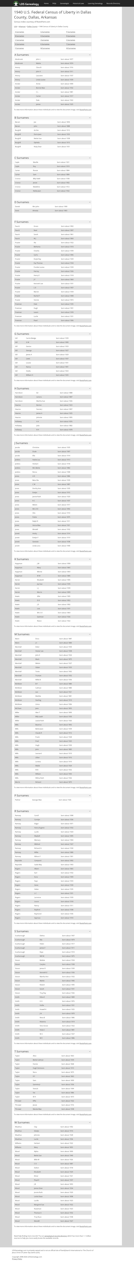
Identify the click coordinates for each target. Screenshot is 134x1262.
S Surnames (70, 40)
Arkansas (22, 26)
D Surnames (19, 44)
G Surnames (45, 32)
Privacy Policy (17, 1259)
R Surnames (70, 36)
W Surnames (71, 48)
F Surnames (19, 48)
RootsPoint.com (85, 110)
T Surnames (70, 44)
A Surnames (19, 32)
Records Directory (113, 3)
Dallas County (32, 26)
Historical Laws (78, 3)
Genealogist (64, 3)
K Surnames (45, 44)
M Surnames (45, 48)
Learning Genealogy (95, 3)
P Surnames (70, 32)
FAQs (54, 3)
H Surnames (45, 36)
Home (46, 3)
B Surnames (19, 36)
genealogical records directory (56, 1236)
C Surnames (19, 40)
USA (15, 26)
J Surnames (45, 40)
